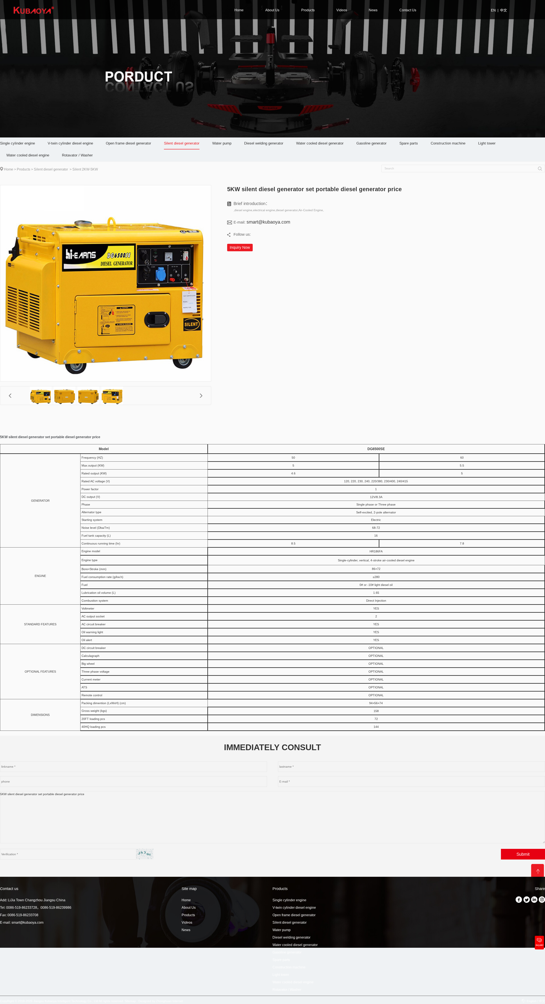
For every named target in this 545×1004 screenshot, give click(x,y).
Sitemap (130, 1001)
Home (8, 169)
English (531, 1001)
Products (23, 169)
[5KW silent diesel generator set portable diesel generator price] (41, 395)
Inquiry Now (240, 247)
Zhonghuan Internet (169, 1001)
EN (493, 10)
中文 (503, 10)
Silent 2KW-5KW (85, 169)
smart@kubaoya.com (268, 222)
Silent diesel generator (51, 169)
